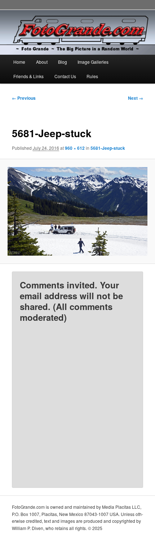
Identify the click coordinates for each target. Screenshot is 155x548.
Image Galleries (93, 62)
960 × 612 (75, 148)
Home (19, 62)
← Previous (24, 98)
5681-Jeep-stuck (107, 148)
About (42, 62)
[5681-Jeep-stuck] (77, 211)
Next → (135, 98)
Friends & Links (28, 76)
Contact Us (65, 76)
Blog (62, 62)
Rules (92, 76)
